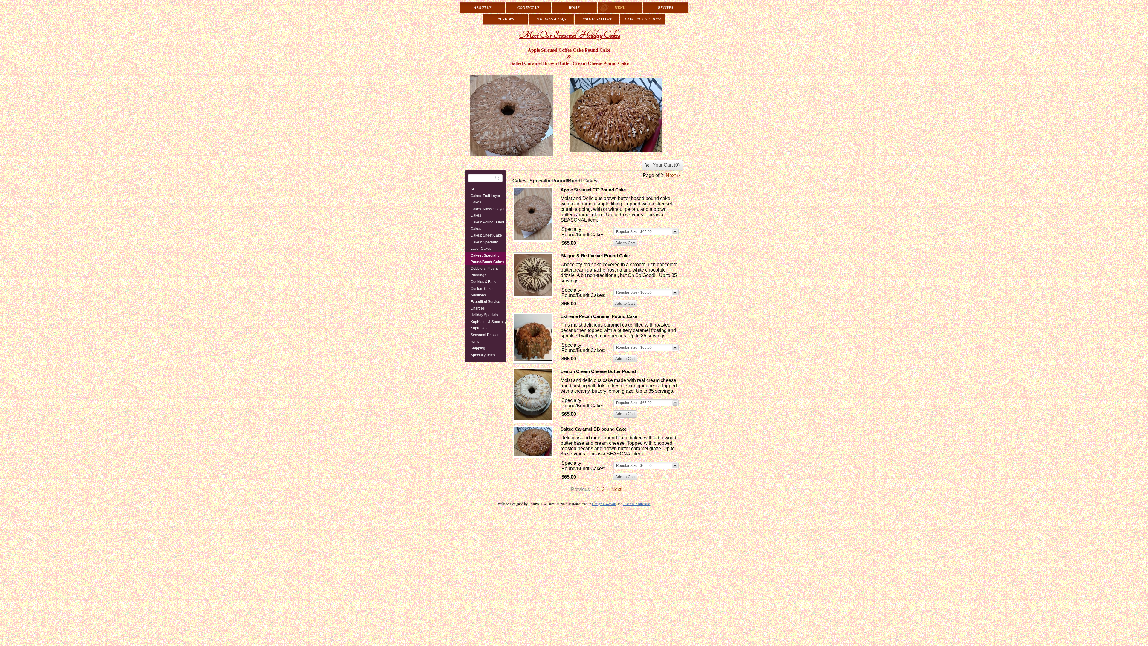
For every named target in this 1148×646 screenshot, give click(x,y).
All (473, 189)
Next (616, 489)
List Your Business (637, 503)
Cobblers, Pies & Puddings (484, 271)
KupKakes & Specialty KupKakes (488, 325)
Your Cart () (666, 164)
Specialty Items (483, 355)
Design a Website (604, 503)
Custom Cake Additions (482, 292)
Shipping (478, 348)
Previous (580, 489)
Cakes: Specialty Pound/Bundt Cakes (487, 258)
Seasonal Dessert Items (485, 338)
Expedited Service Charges (485, 305)
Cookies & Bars (483, 282)
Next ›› (673, 175)
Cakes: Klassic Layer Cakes (488, 212)
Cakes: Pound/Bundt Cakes (487, 225)
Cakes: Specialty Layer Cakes (484, 245)
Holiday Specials (484, 315)
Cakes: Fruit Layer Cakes (485, 199)
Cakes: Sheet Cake (486, 235)
